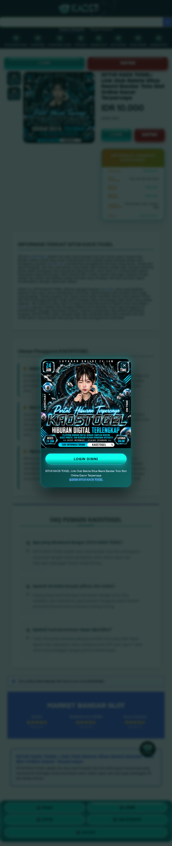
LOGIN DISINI (86, 459)
